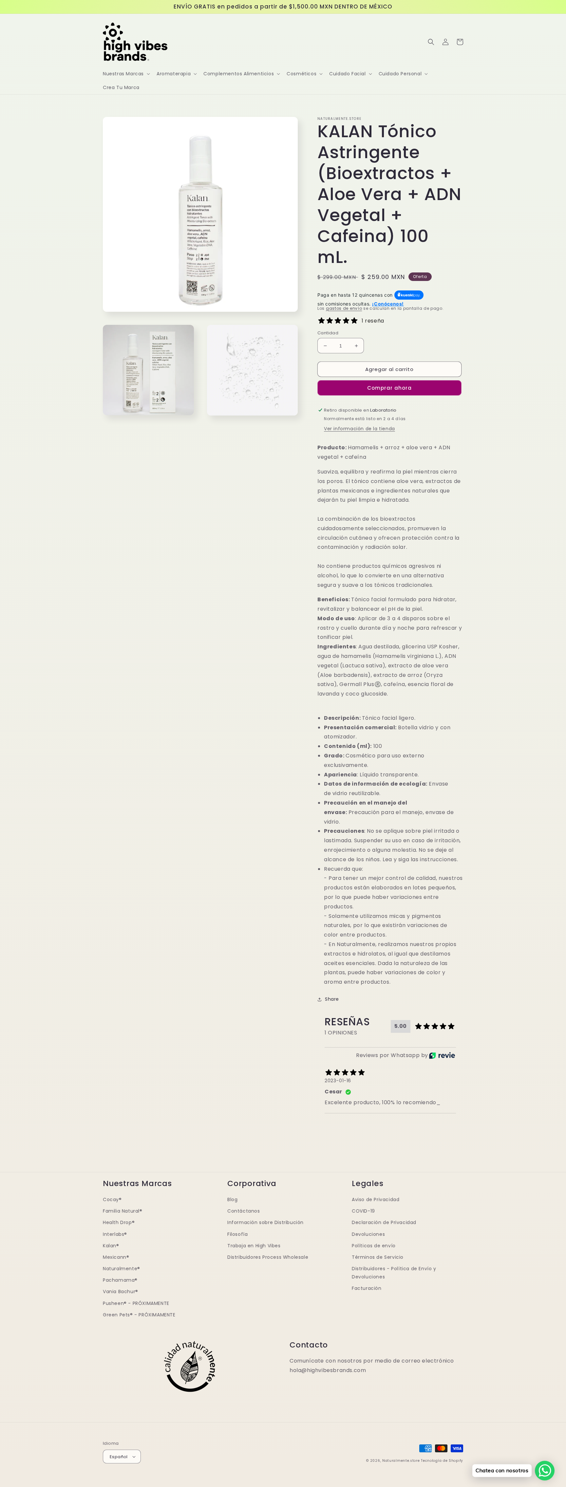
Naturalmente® (121, 1268)
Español (119, 1457)
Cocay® (112, 1199)
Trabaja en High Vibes (254, 1245)
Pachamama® (120, 1280)
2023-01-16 (338, 1080)
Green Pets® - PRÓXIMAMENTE (139, 1314)
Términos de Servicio (378, 1257)
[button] (126, 74)
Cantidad (327, 333)
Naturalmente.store (401, 1460)
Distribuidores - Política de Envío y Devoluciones (394, 1272)
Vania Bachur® (120, 1291)
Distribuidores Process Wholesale (267, 1257)
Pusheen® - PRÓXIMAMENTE (136, 1303)
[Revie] (442, 1055)
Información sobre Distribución (265, 1222)
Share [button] (332, 999)
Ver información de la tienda (359, 428)
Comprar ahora (389, 387)
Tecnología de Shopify (442, 1460)
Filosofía (237, 1234)
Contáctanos (243, 1211)
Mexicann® (116, 1257)
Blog (232, 1199)
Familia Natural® (122, 1211)
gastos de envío (344, 308)
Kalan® (111, 1245)
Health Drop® (119, 1222)
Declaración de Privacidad (384, 1222)
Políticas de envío (374, 1245)
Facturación (367, 1288)
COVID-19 (363, 1211)
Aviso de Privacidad (375, 1199)
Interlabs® (115, 1234)
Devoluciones (368, 1234)
